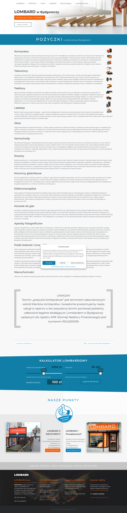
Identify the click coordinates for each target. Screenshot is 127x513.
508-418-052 (47, 499)
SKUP (43, 3)
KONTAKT (53, 3)
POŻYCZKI (32, 3)
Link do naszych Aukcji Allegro (99, 490)
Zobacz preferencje (77, 263)
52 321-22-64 (53, 496)
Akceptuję (49, 263)
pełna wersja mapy (52, 450)
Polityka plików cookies (57, 266)
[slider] (44, 373)
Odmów (62, 263)
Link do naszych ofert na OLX (99, 497)
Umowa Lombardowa (24, 343)
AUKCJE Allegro (66, 3)
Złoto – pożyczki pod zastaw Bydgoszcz (97, 343)
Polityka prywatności (70, 266)
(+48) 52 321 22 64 (81, 3)
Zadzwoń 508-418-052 (90, 381)
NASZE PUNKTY (23, 24)
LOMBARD (20, 3)
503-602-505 (47, 498)
